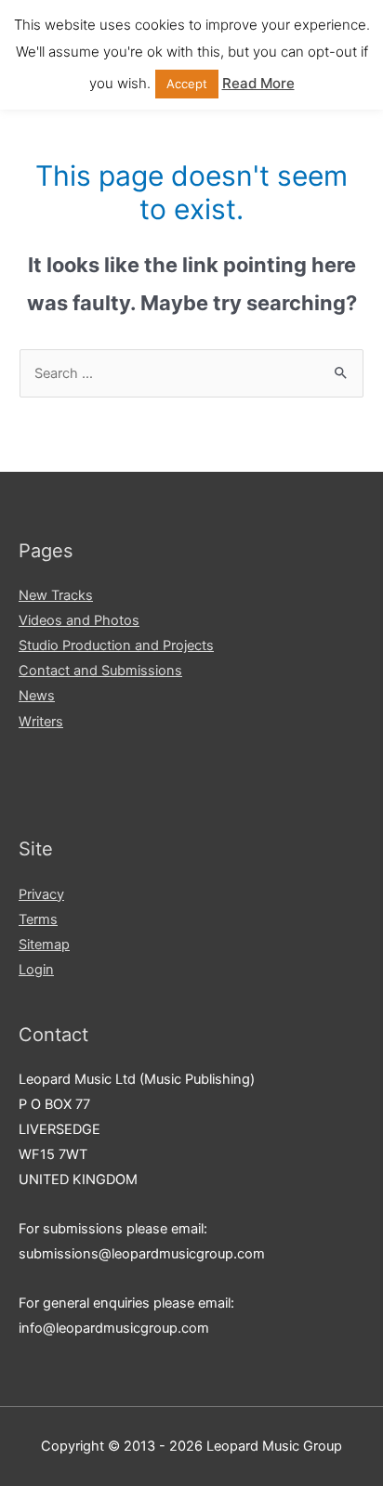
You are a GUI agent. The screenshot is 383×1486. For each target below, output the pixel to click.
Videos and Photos (79, 620)
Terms (38, 919)
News (37, 695)
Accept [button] (186, 83)
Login (36, 969)
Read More (258, 83)
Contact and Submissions (100, 670)
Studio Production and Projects (116, 645)
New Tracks (56, 595)
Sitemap (44, 944)
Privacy (41, 894)
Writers (41, 721)
